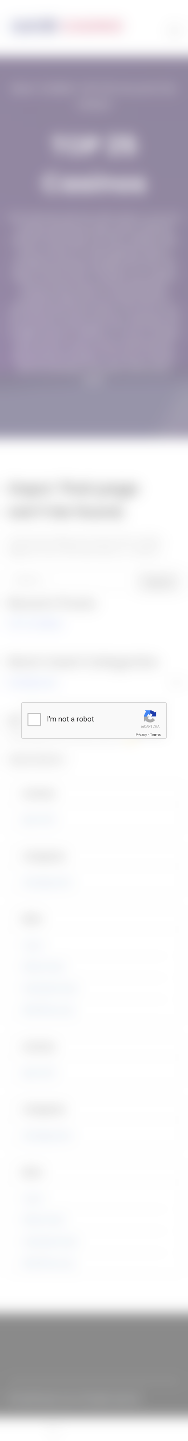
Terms (155, 735)
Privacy (141, 735)
